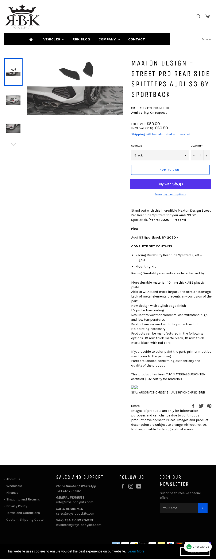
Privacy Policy (16, 506)
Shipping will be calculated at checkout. (161, 134)
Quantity (197, 145)
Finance (12, 493)
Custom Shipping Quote (24, 520)
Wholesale (15, 486)
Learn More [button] (135, 551)
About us (13, 479)
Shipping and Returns (23, 499)
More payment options (170, 194)
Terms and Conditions (23, 513)
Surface (136, 145)
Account (207, 39)
